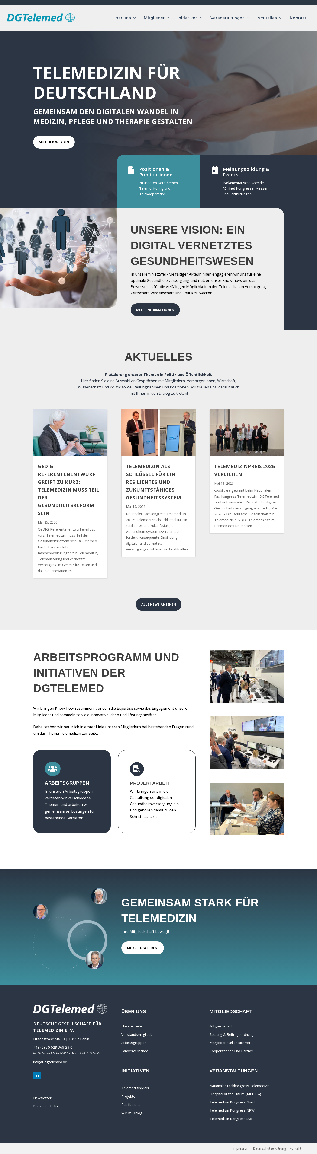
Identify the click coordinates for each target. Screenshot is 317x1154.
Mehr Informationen (155, 310)
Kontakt (298, 18)
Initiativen (187, 18)
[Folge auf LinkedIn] (37, 1075)
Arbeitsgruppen (133, 1042)
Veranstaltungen (227, 18)
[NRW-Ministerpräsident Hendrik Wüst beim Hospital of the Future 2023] (247, 767)
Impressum (241, 1148)
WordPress (94, 1148)
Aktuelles (267, 18)
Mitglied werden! (142, 948)
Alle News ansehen (158, 604)
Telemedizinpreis (135, 1088)
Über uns (122, 18)
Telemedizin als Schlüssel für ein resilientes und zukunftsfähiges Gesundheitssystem (153, 482)
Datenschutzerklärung (269, 1148)
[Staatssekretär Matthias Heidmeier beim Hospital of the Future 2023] (247, 701)
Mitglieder (154, 18)
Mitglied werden (54, 142)
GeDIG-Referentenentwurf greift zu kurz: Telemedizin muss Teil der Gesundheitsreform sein (68, 489)
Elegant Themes (49, 1148)
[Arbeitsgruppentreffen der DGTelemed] (247, 834)
